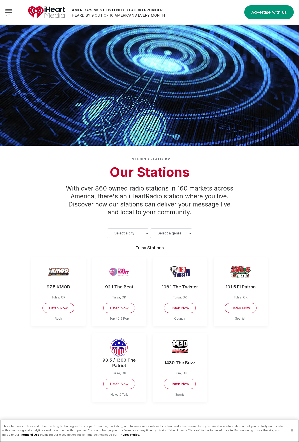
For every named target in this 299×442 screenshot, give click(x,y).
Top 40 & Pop (119, 318)
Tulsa (55, 297)
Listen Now (58, 308)
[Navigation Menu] (9, 12)
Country (180, 318)
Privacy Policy (128, 434)
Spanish (240, 318)
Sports (180, 394)
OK (63, 297)
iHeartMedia (46, 12)
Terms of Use (29, 434)
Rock (58, 318)
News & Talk (119, 394)
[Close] (292, 430)
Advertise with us (269, 12)
